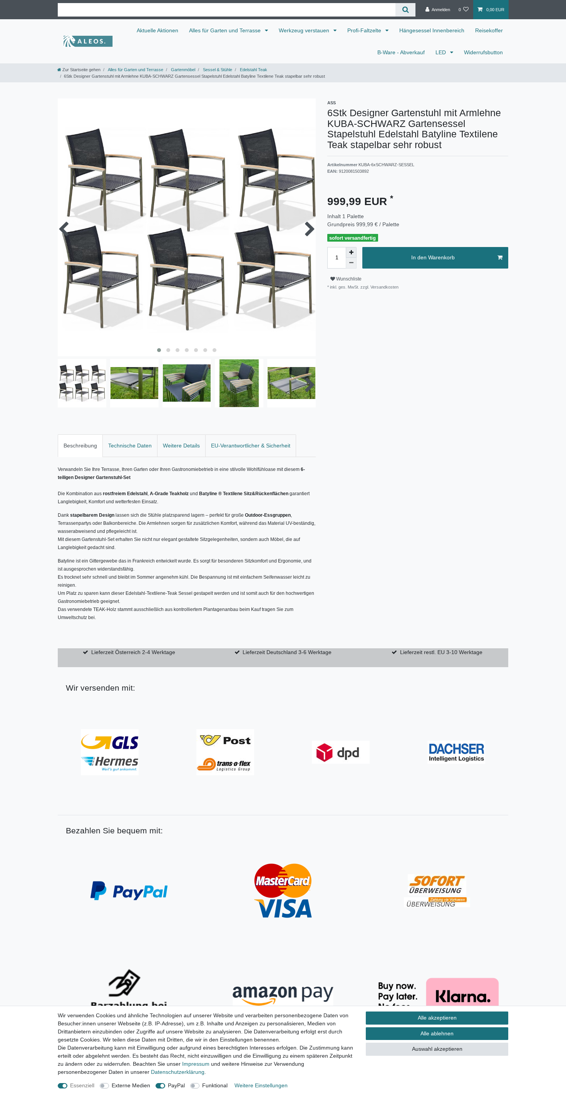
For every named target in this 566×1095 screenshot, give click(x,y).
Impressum (195, 1064)
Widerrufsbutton (483, 52)
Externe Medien (131, 1085)
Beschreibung (80, 445)
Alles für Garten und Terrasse (225, 30)
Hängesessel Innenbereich (431, 30)
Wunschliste (348, 279)
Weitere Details (181, 445)
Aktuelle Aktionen (157, 30)
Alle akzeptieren (437, 1018)
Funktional (215, 1085)
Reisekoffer (489, 30)
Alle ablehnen (437, 1033)
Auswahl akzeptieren (437, 1049)
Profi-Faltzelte (365, 30)
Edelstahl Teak (253, 69)
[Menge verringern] (351, 263)
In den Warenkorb (433, 257)
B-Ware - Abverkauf (401, 52)
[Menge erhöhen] (351, 252)
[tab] (80, 445)
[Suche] (405, 10)
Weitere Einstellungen (261, 1085)
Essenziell (82, 1085)
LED (441, 52)
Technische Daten (130, 445)
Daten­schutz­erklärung (177, 1072)
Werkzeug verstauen (305, 30)
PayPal (176, 1085)
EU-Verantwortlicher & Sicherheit (250, 445)
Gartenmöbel (182, 69)
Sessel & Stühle (217, 69)
